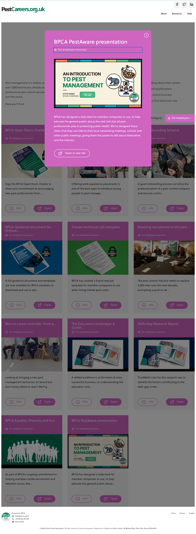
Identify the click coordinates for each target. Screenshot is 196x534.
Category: (156, 118)
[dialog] (98, 267)
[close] (146, 13)
